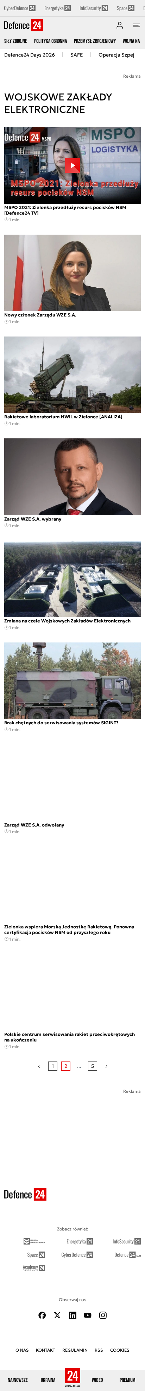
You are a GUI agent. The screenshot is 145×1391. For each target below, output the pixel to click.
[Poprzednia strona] (38, 1066)
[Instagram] (102, 1315)
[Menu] (136, 25)
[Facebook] (42, 1315)
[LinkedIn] (72, 1315)
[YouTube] (87, 1315)
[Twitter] (57, 1315)
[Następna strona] (106, 1066)
